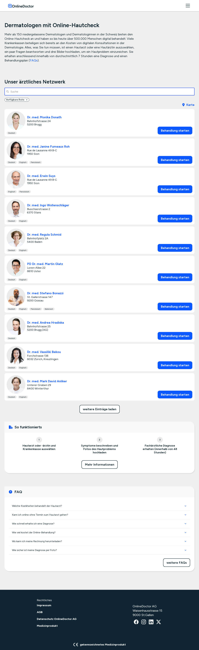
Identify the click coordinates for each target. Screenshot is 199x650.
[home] (21, 6)
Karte (190, 105)
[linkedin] (151, 622)
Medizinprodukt (47, 625)
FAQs (34, 60)
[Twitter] (158, 622)
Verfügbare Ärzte (15, 99)
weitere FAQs (177, 562)
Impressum (44, 605)
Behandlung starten (175, 130)
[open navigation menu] (188, 5)
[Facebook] (136, 622)
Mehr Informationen (99, 464)
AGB (40, 612)
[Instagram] (143, 622)
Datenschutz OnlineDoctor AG (56, 619)
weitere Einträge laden (99, 409)
